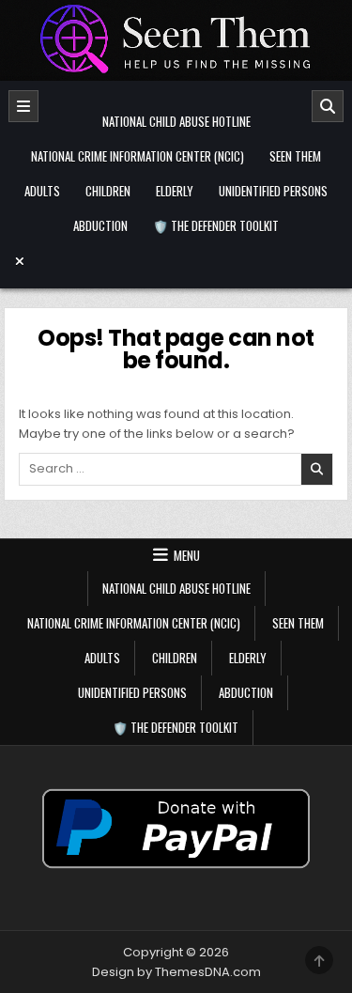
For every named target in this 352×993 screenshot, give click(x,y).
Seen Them (295, 156)
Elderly (174, 190)
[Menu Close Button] (176, 261)
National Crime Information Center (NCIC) (137, 156)
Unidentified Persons (273, 190)
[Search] (328, 106)
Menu (187, 555)
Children (107, 190)
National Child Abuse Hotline (176, 121)
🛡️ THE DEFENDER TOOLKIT (216, 225)
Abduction (100, 225)
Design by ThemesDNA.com (176, 972)
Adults (42, 190)
